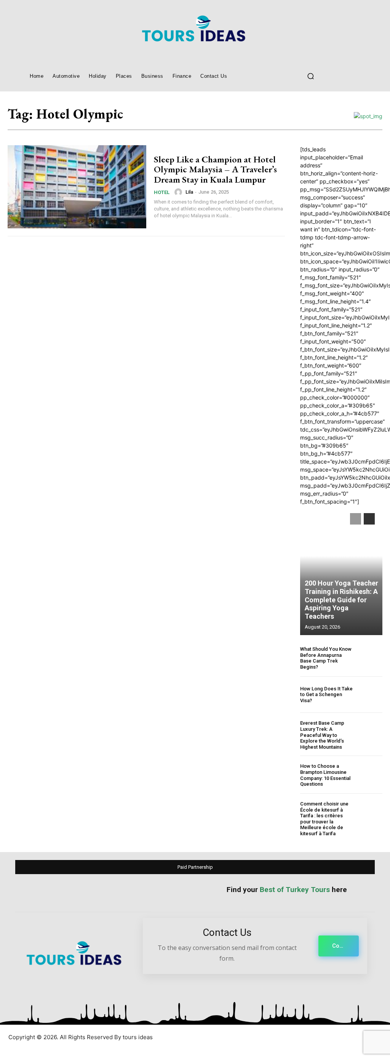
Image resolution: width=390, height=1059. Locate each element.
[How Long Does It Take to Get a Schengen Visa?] (370, 694)
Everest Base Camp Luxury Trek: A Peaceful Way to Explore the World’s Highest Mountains (322, 734)
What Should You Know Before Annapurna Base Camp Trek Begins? (326, 658)
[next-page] (369, 519)
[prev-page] (355, 519)
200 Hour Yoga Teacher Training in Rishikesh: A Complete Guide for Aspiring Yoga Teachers (341, 599)
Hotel (161, 192)
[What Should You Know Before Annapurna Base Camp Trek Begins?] (370, 658)
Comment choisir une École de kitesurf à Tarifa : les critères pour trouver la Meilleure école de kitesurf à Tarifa (324, 818)
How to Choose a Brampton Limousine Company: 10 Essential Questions (325, 775)
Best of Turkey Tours (295, 889)
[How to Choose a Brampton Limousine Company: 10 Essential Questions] (370, 775)
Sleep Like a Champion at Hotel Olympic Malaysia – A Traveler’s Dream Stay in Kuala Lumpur (215, 169)
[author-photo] (179, 192)
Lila (189, 192)
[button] (310, 76)
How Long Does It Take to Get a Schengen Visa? (326, 694)
